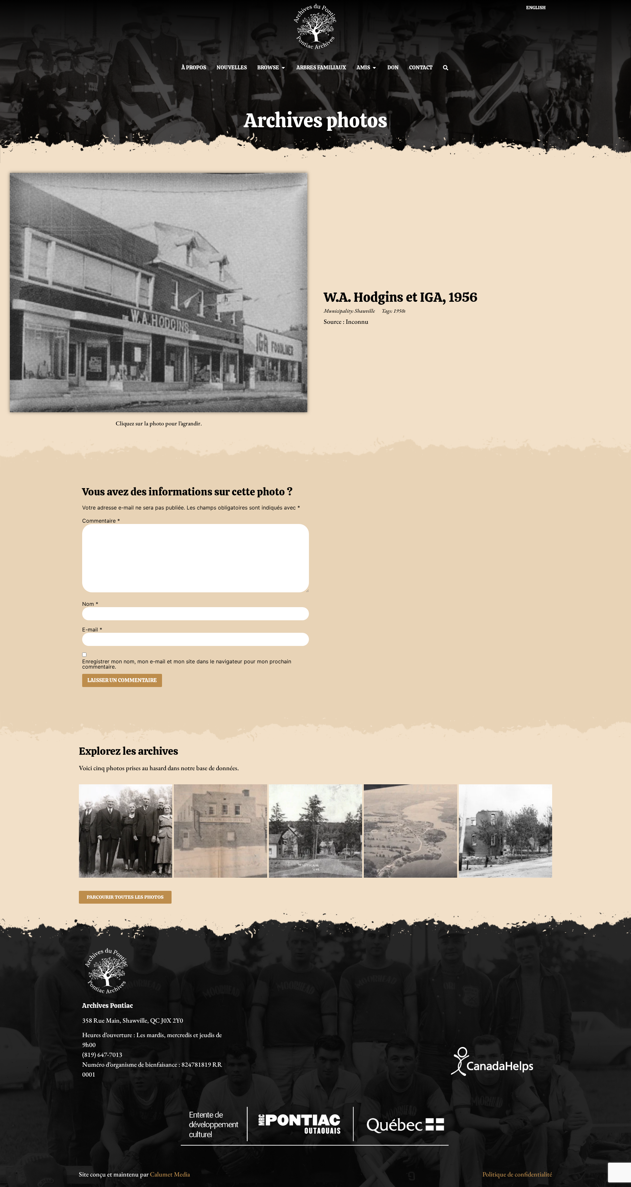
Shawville (365, 310)
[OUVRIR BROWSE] (283, 68)
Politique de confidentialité (517, 1174)
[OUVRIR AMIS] (374, 68)
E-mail (92, 629)
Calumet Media (170, 1174)
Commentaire (101, 520)
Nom (90, 603)
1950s (399, 310)
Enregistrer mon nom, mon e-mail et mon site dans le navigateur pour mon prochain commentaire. (186, 664)
